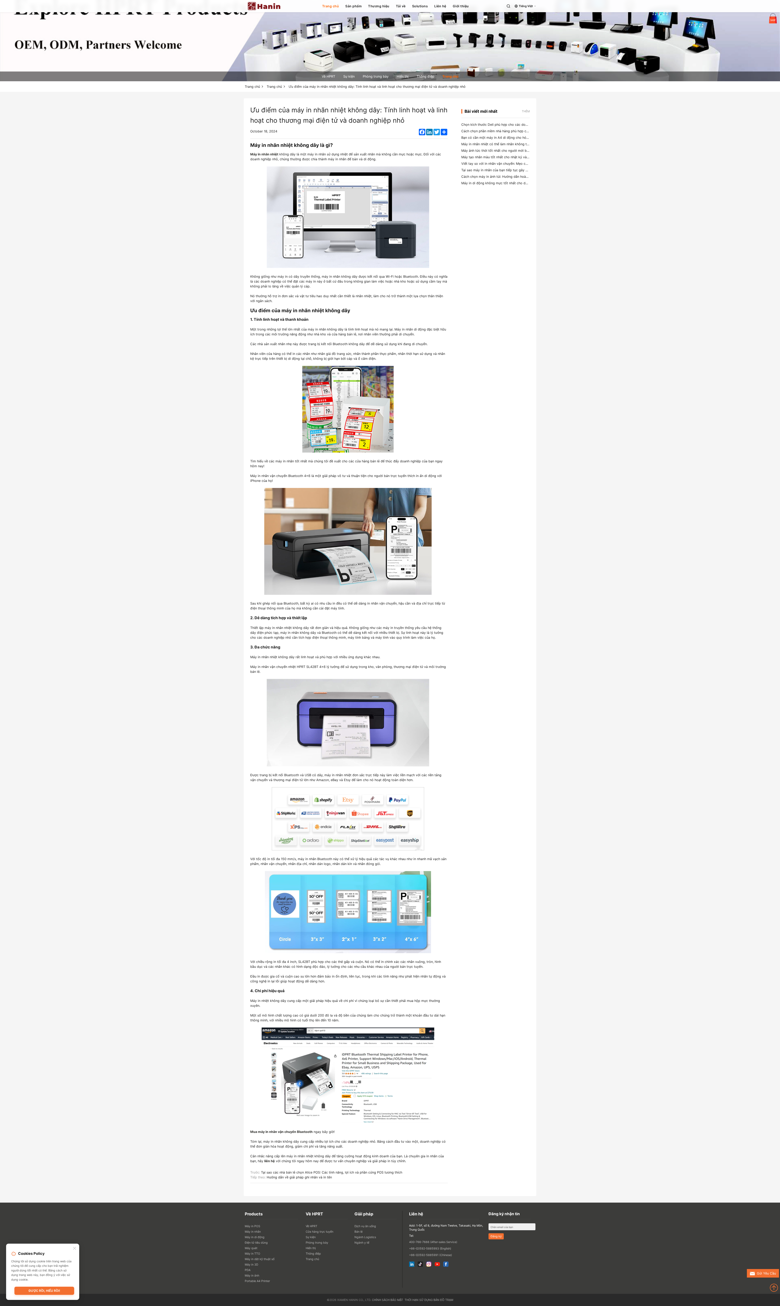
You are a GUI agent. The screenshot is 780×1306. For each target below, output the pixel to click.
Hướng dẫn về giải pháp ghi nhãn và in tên (299, 1177)
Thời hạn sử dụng (419, 1300)
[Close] (74, 1248)
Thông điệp (425, 76)
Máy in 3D (251, 1264)
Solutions (420, 6)
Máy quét (251, 1248)
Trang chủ (330, 6)
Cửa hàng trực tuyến (319, 1231)
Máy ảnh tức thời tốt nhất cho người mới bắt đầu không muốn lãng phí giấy (519, 150)
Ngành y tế (361, 1242)
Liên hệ (440, 6)
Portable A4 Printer (257, 1281)
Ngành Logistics (365, 1237)
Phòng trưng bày (376, 76)
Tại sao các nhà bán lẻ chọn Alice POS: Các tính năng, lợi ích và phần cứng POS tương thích (331, 1172)
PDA (247, 1270)
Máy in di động (254, 1237)
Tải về (401, 6)
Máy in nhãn (253, 1231)
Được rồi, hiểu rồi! (44, 1291)
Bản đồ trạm (443, 1300)
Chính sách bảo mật (387, 1300)
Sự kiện (349, 76)
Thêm (526, 111)
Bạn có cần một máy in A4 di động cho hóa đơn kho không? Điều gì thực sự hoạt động (528, 137)
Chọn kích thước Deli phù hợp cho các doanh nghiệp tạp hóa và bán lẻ (515, 124)
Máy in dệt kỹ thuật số (259, 1259)
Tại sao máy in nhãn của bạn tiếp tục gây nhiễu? (498, 170)
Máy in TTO (252, 1253)
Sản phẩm (353, 6)
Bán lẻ (358, 1231)
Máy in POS (252, 1226)
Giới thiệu (461, 6)
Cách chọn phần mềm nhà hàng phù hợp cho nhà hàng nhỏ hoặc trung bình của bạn (525, 131)
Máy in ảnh (252, 1275)
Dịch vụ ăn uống (365, 1226)
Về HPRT (328, 76)
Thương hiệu (378, 6)
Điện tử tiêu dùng (256, 1242)
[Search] (508, 6)
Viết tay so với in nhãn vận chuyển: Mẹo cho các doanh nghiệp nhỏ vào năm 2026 (524, 163)
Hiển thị (402, 76)
